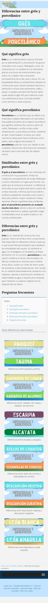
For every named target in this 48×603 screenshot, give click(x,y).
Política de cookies (26, 591)
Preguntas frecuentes (17, 320)
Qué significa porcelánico (19, 309)
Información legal (26, 588)
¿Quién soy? (8, 586)
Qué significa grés (16, 306)
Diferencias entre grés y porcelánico (23, 316)
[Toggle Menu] (43, 575)
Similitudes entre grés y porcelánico (23, 313)
